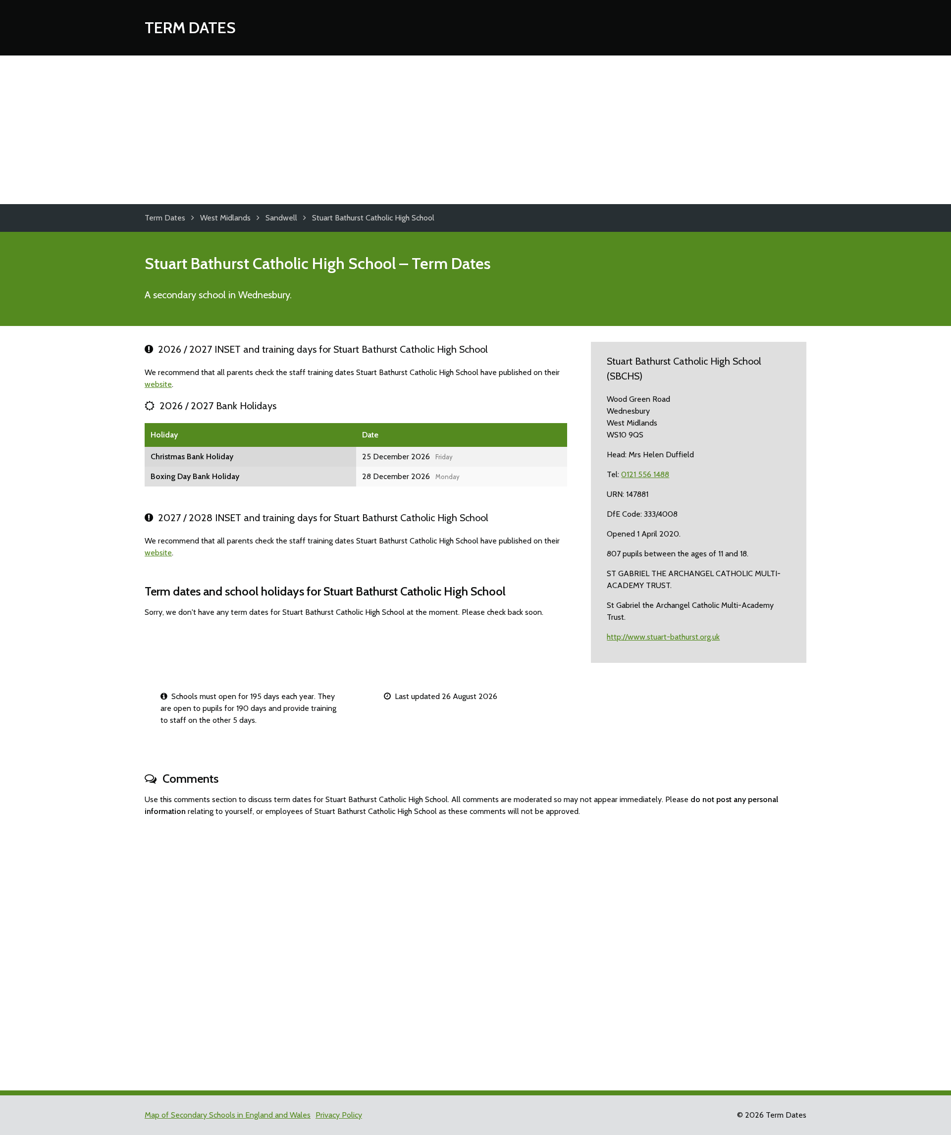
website (158, 384)
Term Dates (190, 27)
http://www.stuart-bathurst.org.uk (663, 637)
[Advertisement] (475, 129)
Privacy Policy (339, 1115)
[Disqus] (475, 949)
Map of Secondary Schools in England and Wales (228, 1115)
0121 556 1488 (645, 474)
